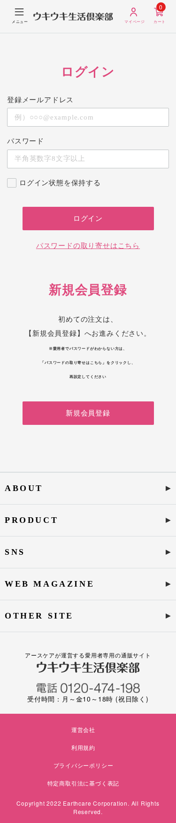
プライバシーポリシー (84, 765)
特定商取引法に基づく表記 (83, 783)
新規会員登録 (88, 413)
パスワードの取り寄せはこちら (88, 245)
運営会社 (83, 729)
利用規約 (83, 747)
